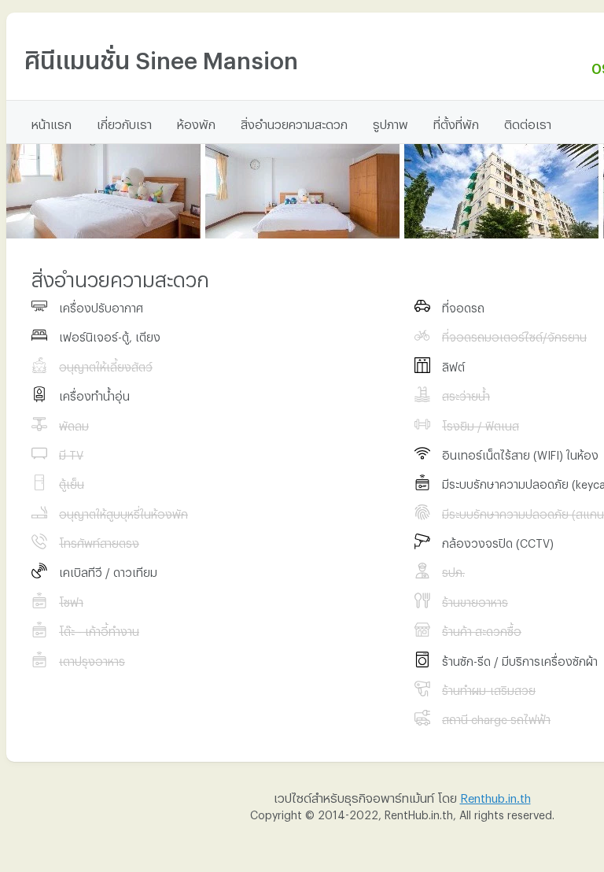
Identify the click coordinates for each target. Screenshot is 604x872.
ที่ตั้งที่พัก (456, 122)
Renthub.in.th (495, 795)
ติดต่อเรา (527, 122)
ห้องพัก (196, 122)
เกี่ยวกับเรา (124, 122)
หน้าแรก (51, 122)
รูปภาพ (390, 122)
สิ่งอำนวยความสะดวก (294, 122)
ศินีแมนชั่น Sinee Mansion (161, 55)
